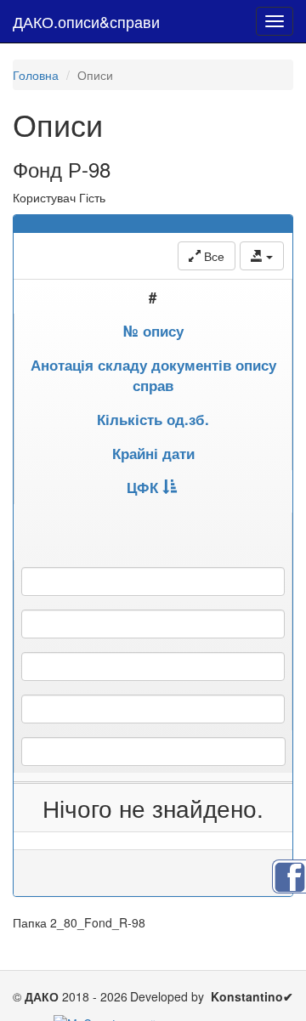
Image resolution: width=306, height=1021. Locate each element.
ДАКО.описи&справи (86, 21)
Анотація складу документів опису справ (153, 375)
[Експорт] (262, 255)
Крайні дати (153, 453)
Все (212, 255)
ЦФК (142, 487)
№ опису (153, 330)
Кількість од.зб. (153, 419)
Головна (36, 74)
